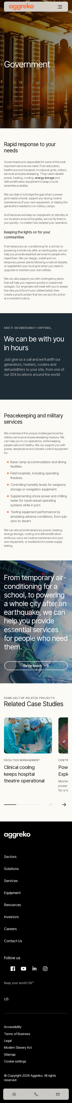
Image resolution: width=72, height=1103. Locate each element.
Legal (8, 1041)
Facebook (12, 968)
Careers (10, 929)
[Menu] (60, 7)
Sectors (10, 857)
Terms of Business (17, 1034)
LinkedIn (33, 968)
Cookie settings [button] (15, 1061)
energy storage (44, 177)
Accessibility (12, 1027)
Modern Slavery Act (18, 1047)
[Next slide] (64, 805)
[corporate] (21, 6)
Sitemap (10, 1054)
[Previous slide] (51, 805)
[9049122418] (36, 1094)
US (6, 999)
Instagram (44, 968)
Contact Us (13, 941)
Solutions (11, 869)
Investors (11, 917)
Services (11, 881)
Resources (12, 905)
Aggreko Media (23, 968)
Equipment (12, 893)
